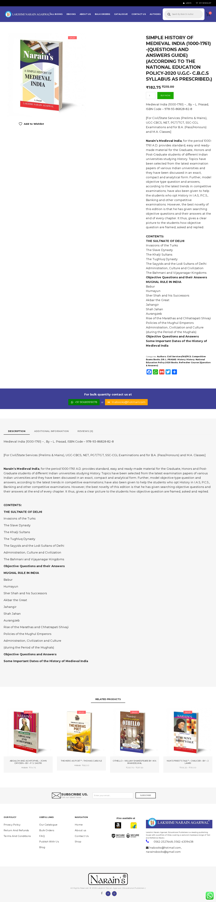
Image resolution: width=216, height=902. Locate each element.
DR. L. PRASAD (168, 359)
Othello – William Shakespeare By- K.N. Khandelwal (135, 761)
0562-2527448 (163, 841)
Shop (78, 841)
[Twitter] (108, 893)
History (181, 359)
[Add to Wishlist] (17, 713)
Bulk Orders (46, 830)
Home (79, 824)
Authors (161, 356)
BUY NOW (165, 95)
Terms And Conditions (17, 836)
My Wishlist (205, 3)
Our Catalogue (48, 824)
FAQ (42, 836)
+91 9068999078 (86, 402)
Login (188, 3)
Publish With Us (49, 841)
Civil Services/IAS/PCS (179, 356)
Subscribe (145, 795)
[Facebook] (101, 893)
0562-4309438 (183, 841)
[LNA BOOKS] (28, 14)
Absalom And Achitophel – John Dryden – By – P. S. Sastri (28, 761)
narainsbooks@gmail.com (163, 851)
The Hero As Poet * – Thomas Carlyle (81, 760)
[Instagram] (114, 893)
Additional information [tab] (51, 431)
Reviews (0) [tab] (85, 431)
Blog (42, 847)
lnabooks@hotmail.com (128, 402)
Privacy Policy (12, 824)
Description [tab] (16, 431)
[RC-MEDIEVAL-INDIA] (44, 74)
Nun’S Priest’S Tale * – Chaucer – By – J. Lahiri (188, 761)
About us (80, 830)
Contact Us (82, 836)
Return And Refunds (16, 830)
